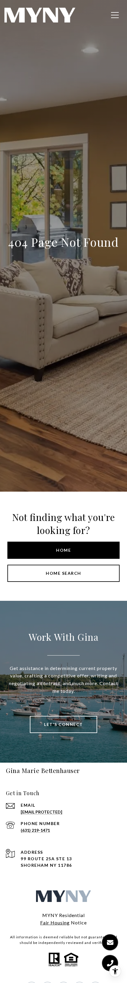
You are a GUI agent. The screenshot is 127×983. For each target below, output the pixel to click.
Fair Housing (55, 922)
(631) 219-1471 (35, 830)
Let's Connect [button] (63, 724)
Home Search (63, 573)
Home (63, 550)
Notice (78, 922)
